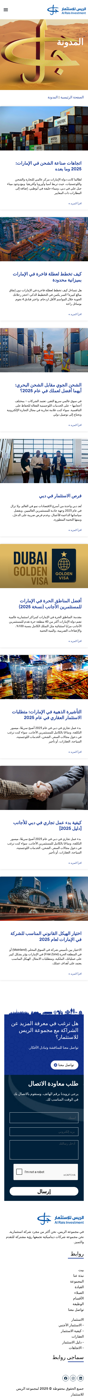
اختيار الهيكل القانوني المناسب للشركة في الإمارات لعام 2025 (46, 936)
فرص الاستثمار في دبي (60, 496)
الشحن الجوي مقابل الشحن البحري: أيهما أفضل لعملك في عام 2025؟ (48, 388)
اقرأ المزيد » (75, 203)
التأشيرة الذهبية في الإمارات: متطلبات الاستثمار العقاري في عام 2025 (47, 714)
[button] (5, 9)
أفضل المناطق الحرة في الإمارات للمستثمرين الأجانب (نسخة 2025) (50, 603)
